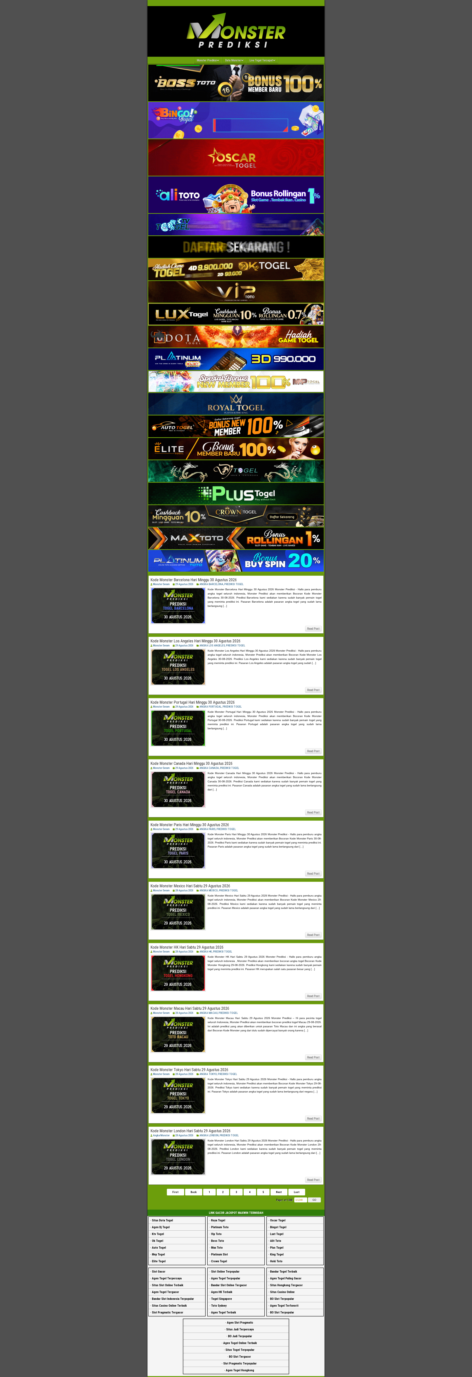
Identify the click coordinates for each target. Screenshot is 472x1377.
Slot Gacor (158, 1271)
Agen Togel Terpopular (225, 1278)
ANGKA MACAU (208, 1013)
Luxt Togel (276, 1234)
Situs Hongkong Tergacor (286, 1285)
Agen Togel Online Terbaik (240, 1343)
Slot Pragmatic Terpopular (240, 1363)
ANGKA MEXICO (208, 890)
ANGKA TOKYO (208, 1074)
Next (279, 1192)
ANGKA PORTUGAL (210, 706)
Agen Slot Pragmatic (240, 1322)
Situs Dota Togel (162, 1220)
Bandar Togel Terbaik (283, 1271)
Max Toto (217, 1247)
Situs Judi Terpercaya (240, 1329)
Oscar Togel (277, 1220)
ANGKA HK (205, 951)
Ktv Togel (158, 1234)
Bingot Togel (278, 1227)
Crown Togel (219, 1261)
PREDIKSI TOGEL (234, 584)
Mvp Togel (158, 1254)
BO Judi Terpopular (240, 1336)
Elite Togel (159, 1261)
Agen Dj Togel (161, 1227)
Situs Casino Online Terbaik (169, 1305)
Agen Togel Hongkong (240, 1370)
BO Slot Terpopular (282, 1299)
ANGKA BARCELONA (211, 584)
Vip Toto (216, 1234)
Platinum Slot (219, 1254)
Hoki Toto (276, 1261)
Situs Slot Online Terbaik (167, 1285)
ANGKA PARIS (207, 829)
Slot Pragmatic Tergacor (167, 1312)
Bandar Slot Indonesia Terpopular (173, 1299)
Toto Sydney (219, 1305)
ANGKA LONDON (209, 1135)
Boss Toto (217, 1241)
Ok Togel (157, 1241)
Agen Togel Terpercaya (167, 1278)
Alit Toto (275, 1241)
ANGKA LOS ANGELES (212, 645)
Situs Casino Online (282, 1292)
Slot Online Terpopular (225, 1271)
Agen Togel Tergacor (165, 1292)
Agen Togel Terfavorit (284, 1305)
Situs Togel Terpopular (239, 1350)
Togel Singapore (221, 1299)
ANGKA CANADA (209, 768)
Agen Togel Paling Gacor (285, 1278)
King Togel (277, 1254)
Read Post (313, 628)
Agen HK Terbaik (221, 1292)
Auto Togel (159, 1247)
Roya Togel (218, 1220)
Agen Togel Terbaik (223, 1312)
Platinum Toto (220, 1227)
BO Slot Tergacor (240, 1356)
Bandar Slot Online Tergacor (229, 1285)
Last (297, 1192)
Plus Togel (276, 1247)
